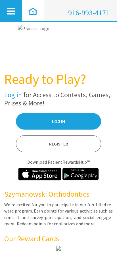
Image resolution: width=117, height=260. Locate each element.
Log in (13, 94)
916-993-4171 (89, 12)
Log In (58, 121)
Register (58, 144)
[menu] (11, 10)
